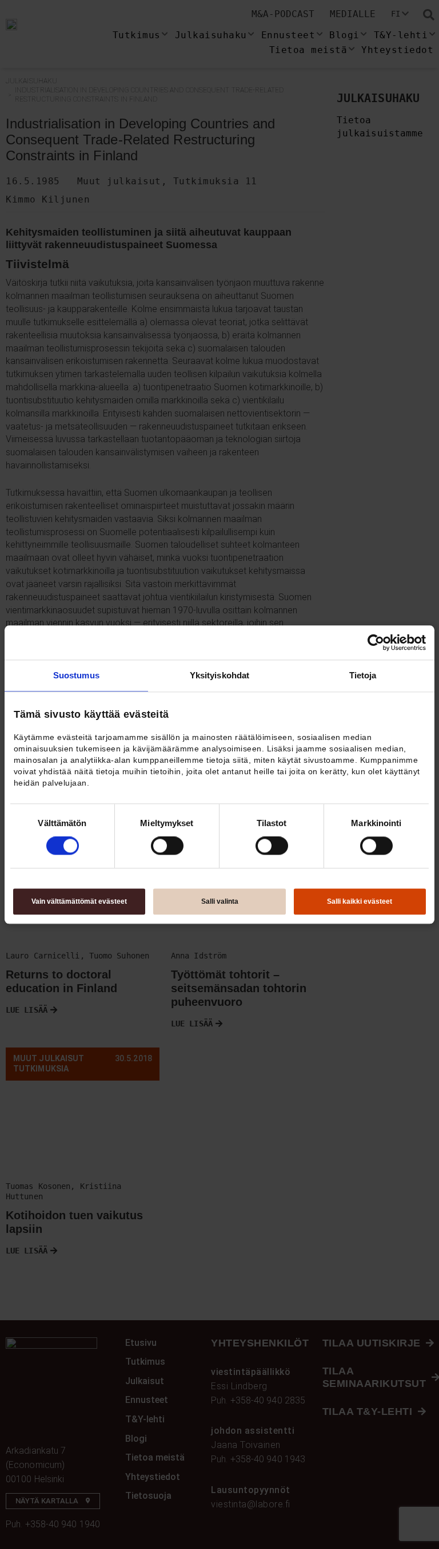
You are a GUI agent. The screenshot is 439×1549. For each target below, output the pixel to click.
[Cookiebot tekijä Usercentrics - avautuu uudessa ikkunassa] (376, 642)
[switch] (167, 846)
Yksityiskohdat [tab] (219, 675)
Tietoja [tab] (363, 675)
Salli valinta (219, 901)
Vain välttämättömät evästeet (79, 901)
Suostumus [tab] (76, 675)
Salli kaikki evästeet (359, 901)
